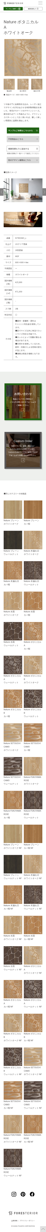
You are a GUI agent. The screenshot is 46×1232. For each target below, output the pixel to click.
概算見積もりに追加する (18, 148)
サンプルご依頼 (13, 9)
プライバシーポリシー (27, 1220)
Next (44, 192)
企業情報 (14, 1220)
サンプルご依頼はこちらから (20, 130)
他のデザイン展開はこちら (19, 160)
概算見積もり (32, 9)
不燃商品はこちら (15, 139)
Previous (2, 192)
